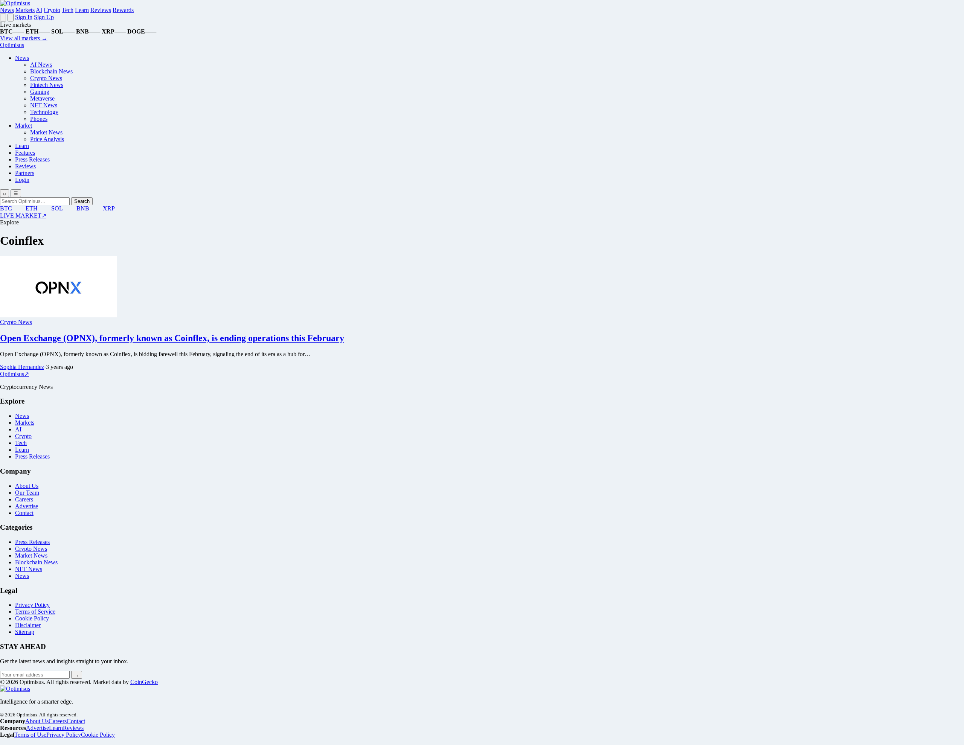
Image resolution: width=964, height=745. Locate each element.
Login (22, 180)
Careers (24, 499)
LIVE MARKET (23, 215)
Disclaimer (28, 625)
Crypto (52, 10)
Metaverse (42, 98)
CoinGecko (144, 682)
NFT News (43, 105)
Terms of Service (35, 611)
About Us (26, 486)
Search (82, 201)
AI (39, 10)
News (7, 10)
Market (23, 125)
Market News (46, 132)
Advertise (26, 506)
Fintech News (46, 85)
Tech (67, 10)
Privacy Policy (32, 605)
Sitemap (24, 632)
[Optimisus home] (15, 3)
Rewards (123, 10)
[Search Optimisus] (11, 17)
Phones (38, 119)
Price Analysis (47, 139)
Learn (82, 10)
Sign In (23, 17)
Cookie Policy (32, 618)
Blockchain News (51, 71)
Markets (25, 10)
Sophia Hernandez (22, 367)
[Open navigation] (3, 17)
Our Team (27, 492)
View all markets (23, 38)
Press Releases (32, 159)
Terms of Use (30, 734)
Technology (44, 112)
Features (25, 152)
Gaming (39, 91)
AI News (41, 64)
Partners (24, 173)
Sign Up (44, 17)
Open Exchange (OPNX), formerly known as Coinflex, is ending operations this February (172, 338)
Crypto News (46, 78)
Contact (24, 513)
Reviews (100, 10)
